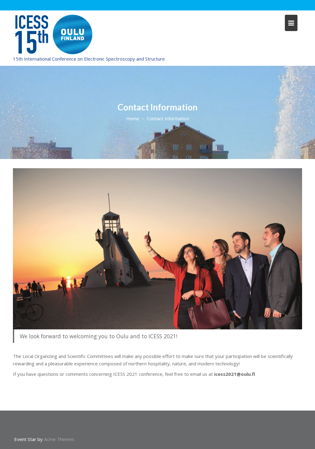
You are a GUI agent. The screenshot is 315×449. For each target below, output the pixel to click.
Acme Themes (59, 439)
